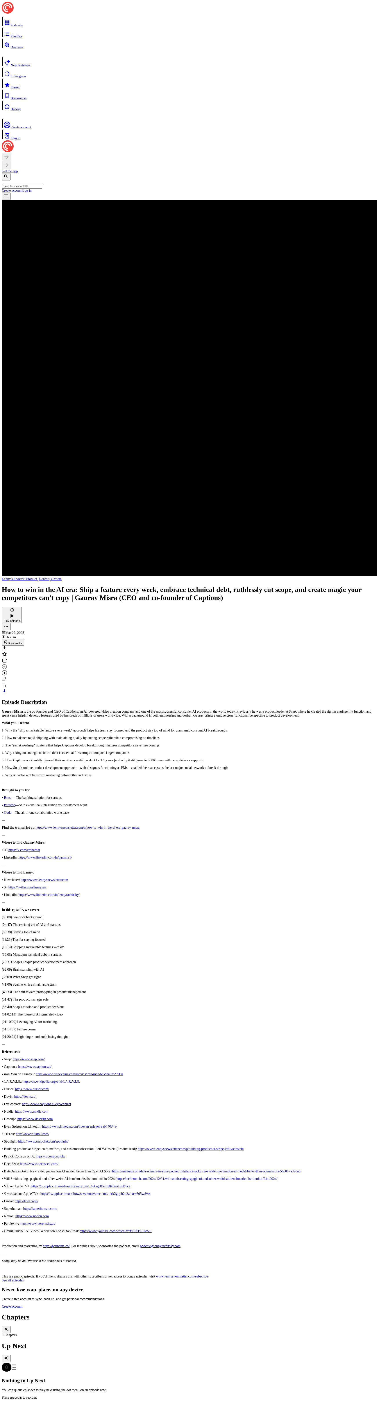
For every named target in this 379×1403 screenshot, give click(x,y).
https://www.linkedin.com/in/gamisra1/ (45, 857)
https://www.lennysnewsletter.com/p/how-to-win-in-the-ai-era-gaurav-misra (87, 827)
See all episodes (13, 1280)
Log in (27, 190)
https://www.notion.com (32, 1216)
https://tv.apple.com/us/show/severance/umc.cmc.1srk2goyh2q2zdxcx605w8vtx (95, 1194)
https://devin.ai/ (24, 1096)
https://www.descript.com (35, 1119)
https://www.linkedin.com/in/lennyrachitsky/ (49, 895)
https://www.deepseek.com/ (39, 1164)
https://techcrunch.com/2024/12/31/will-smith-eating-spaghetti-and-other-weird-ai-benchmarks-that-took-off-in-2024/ (196, 1179)
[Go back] (6, 157)
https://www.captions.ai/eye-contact (46, 1104)
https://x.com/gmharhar (24, 850)
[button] (189, 21)
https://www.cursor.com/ (32, 1089)
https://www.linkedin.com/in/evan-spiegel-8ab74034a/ (79, 1126)
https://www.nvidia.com (31, 1111)
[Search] (6, 176)
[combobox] (22, 186)
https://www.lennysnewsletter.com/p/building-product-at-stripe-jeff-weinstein (191, 1149)
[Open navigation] (6, 196)
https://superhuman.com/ (40, 1208)
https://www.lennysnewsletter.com (44, 880)
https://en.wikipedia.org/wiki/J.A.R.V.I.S (51, 1081)
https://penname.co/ (56, 1246)
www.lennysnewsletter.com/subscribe (182, 1276)
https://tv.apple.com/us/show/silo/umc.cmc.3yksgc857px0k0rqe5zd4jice (80, 1186)
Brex (7, 797)
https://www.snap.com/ (29, 1059)
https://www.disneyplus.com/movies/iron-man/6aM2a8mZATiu (79, 1074)
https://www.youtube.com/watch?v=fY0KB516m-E (116, 1231)
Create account (12, 190)
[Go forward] (6, 165)
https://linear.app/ (26, 1201)
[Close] (6, 1329)
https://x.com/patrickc (50, 1156)
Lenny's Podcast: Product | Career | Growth (32, 579)
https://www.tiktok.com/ (32, 1134)
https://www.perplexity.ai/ (37, 1223)
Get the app (10, 171)
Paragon (9, 805)
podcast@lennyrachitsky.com (160, 1246)
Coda (7, 812)
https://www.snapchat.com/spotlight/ (43, 1141)
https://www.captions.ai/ (34, 1066)
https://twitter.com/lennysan (27, 887)
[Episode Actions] (6, 626)
